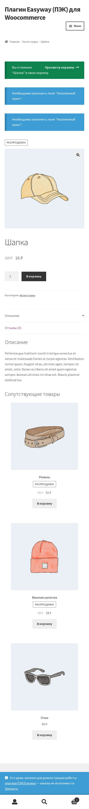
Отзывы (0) (13, 328)
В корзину (33, 276)
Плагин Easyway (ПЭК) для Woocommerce (42, 13)
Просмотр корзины (59, 67)
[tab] (44, 316)
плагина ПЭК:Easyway (20, 783)
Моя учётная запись (15, 802)
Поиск (44, 802)
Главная (14, 41)
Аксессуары (30, 41)
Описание (12, 315)
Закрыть (11, 788)
